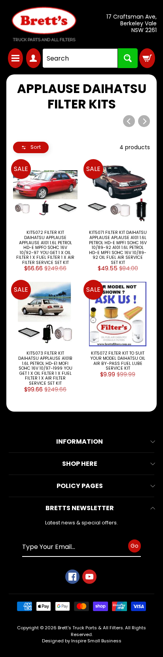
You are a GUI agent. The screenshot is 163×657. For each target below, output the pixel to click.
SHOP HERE (79, 463)
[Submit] (128, 58)
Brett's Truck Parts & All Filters (90, 628)
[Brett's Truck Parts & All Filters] (44, 24)
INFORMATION (79, 441)
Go (134, 546)
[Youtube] (89, 577)
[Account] (33, 58)
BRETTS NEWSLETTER (79, 508)
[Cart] (147, 58)
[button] (31, 147)
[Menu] (15, 58)
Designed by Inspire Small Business (81, 641)
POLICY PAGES (80, 485)
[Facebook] (72, 577)
